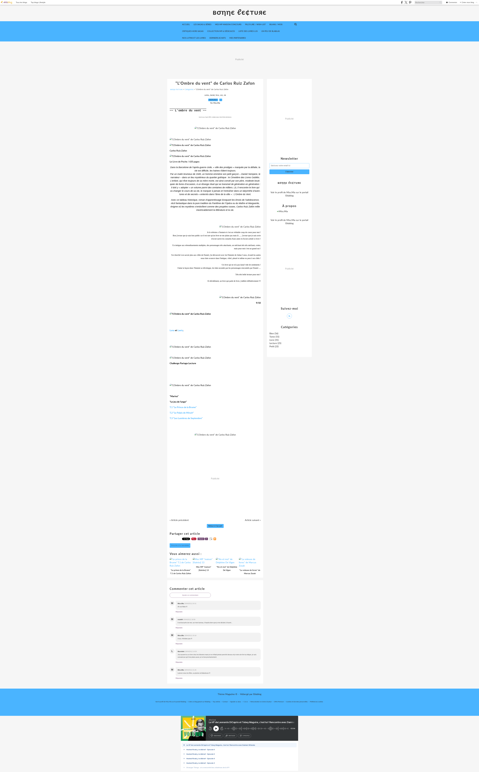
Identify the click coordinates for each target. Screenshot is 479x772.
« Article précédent (179, 520)
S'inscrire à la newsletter (180, 545)
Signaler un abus (235, 701)
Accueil (186, 24)
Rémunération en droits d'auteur (261, 701)
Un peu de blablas (270, 31)
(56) (273, 333)
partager (232, 735)
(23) (274, 346)
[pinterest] (410, 2)
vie (225, 95)
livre (217, 95)
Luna (172, 330)
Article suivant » (253, 520)
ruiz (221, 95)
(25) (275, 343)
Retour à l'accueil (215, 526)
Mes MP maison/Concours (228, 24)
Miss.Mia (290, 192)
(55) (274, 337)
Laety (180, 330)
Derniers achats (217, 38)
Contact (225, 701)
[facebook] (401, 2)
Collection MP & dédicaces (221, 31)
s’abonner (217, 735)
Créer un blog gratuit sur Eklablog (199, 701)
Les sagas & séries (202, 24)
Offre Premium (279, 701)
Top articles (216, 701)
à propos (246, 735)
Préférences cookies (316, 701)
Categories (189, 89)
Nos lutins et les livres (194, 38)
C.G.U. (246, 701)
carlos (206, 95)
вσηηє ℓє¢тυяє (239, 12)
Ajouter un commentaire (190, 595)
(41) (274, 340)
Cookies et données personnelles (297, 701)
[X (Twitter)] (406, 2)
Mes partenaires (237, 38)
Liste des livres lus (248, 31)
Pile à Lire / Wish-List (255, 24)
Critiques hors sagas (192, 31)
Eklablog (257, 694)
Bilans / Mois (275, 24)
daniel (212, 95)
